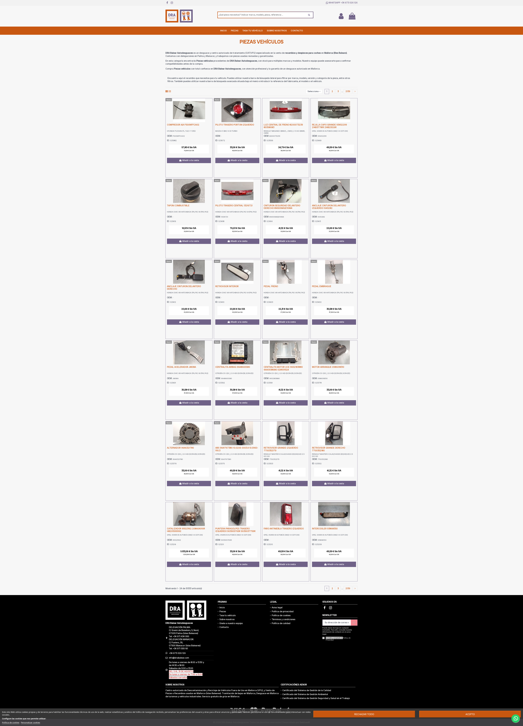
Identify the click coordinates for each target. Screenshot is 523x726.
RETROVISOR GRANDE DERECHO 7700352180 (328, 449)
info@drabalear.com (179, 657)
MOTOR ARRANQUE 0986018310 (328, 367)
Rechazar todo (364, 714)
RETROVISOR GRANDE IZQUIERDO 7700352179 (281, 449)
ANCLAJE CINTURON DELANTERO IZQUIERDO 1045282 (329, 207)
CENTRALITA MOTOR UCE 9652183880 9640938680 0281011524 (283, 368)
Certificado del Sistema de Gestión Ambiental (305, 694)
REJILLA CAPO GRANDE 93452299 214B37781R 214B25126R (329, 126)
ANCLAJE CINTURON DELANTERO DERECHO (184, 287)
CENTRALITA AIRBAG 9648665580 (232, 367)
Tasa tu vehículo (227, 615)
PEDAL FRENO (271, 286)
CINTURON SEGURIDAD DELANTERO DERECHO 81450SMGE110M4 (282, 207)
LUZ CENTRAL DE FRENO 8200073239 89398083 (283, 126)
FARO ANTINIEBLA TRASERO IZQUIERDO (284, 528)
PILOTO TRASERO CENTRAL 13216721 (234, 205)
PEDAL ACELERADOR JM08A (181, 367)
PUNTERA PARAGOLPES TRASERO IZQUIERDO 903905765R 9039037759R (235, 530)
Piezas (222, 611)
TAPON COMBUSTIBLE (178, 205)
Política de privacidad (283, 611)
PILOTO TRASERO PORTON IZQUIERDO (234, 124)
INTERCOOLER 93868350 (325, 528)
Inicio (222, 607)
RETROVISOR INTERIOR (227, 286)
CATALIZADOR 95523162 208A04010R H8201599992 (186, 530)
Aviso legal (277, 607)
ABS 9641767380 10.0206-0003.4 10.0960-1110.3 (236, 449)
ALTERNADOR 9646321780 (180, 447)
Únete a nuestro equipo (231, 623)
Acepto (470, 714)
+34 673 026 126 (349, 2)
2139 (348, 91)
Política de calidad (281, 623)
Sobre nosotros (227, 619)
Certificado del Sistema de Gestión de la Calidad (306, 690)
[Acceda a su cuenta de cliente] (341, 16)
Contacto (224, 627)
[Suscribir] (354, 622)
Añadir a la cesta (190, 160)
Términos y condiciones (283, 619)
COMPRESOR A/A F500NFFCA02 (183, 124)
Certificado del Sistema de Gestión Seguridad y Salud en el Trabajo (316, 698)
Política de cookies (281, 615)
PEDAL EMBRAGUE (321, 286)
